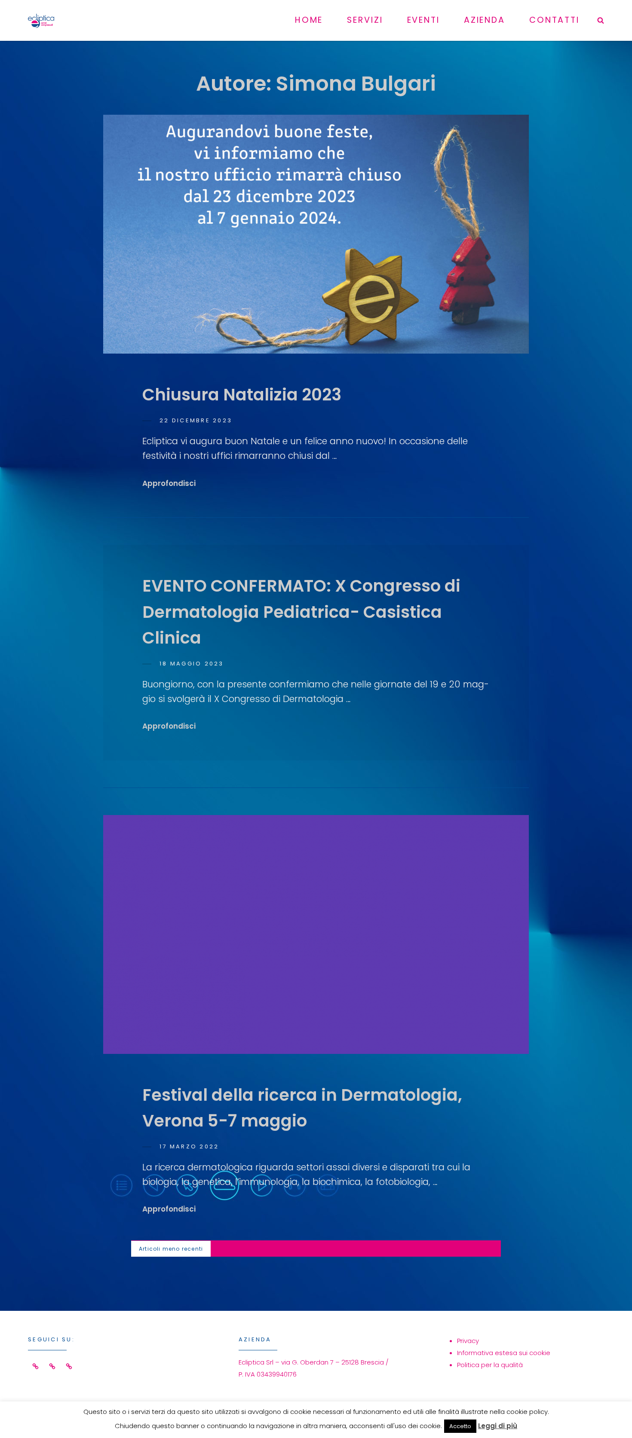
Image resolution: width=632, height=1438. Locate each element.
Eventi (423, 20)
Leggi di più (497, 1425)
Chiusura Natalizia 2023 (241, 394)
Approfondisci (169, 483)
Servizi (365, 20)
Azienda (484, 20)
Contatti (554, 20)
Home (309, 20)
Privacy (468, 1340)
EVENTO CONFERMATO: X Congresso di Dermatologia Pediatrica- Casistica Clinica (301, 611)
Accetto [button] (460, 1426)
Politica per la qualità (490, 1364)
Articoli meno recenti (171, 1248)
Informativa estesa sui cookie (503, 1352)
